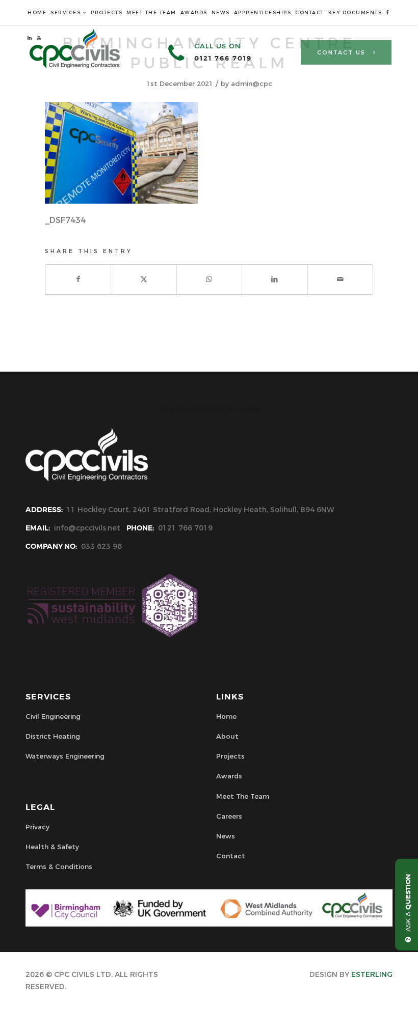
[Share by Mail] (340, 279)
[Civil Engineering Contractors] (75, 65)
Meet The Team (242, 796)
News (225, 836)
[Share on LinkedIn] (274, 279)
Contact (230, 856)
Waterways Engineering (64, 756)
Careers (229, 816)
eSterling (372, 974)
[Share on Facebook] (78, 279)
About (227, 736)
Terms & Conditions (58, 866)
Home (226, 716)
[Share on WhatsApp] (209, 279)
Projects (230, 756)
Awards (229, 776)
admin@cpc (251, 83)
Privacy (37, 827)
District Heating (52, 736)
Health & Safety (52, 847)
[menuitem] (36, 12)
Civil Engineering (53, 716)
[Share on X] (143, 279)
